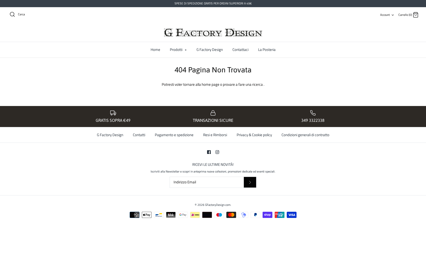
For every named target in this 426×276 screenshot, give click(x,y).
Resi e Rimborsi (215, 135)
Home (155, 49)
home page (211, 84)
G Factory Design (209, 49)
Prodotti (178, 49)
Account (385, 14)
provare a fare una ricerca (243, 84)
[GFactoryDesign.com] (213, 32)
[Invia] (250, 182)
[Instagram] (217, 152)
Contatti (139, 135)
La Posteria (267, 49)
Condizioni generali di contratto (305, 135)
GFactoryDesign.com (218, 204)
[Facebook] (209, 152)
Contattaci (240, 49)
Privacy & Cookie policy (254, 135)
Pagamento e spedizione (174, 135)
